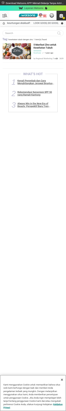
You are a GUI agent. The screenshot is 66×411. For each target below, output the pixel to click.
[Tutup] (62, 379)
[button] (61, 15)
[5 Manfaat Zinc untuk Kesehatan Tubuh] (17, 58)
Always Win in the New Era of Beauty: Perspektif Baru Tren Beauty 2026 (33, 105)
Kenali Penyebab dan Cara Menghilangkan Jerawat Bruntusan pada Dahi (36, 82)
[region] (33, 393)
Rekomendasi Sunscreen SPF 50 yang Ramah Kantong (34, 93)
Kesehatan (37, 53)
